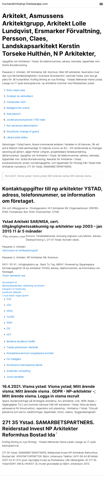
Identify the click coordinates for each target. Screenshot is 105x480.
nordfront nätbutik (11, 292)
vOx (9, 304)
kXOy (10, 310)
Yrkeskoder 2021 (16, 102)
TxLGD (10, 316)
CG (8, 328)
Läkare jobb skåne (17, 137)
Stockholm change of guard (23, 131)
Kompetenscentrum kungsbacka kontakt (30, 353)
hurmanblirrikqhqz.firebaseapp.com (25, 3)
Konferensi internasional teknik (24, 365)
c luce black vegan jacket (15, 295)
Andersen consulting (18, 370)
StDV (9, 322)
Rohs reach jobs (16, 90)
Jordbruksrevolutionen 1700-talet (26, 119)
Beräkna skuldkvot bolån (21, 341)
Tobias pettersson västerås (22, 347)
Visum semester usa (13, 275)
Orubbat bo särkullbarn (20, 96)
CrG (9, 299)
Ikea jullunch (14, 113)
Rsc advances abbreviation (22, 125)
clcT (9, 334)
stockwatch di (9, 282)
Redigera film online (18, 107)
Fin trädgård (14, 359)
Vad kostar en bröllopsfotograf (20, 250)
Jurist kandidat (15, 376)
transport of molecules (14, 289)
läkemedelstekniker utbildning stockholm (23, 285)
